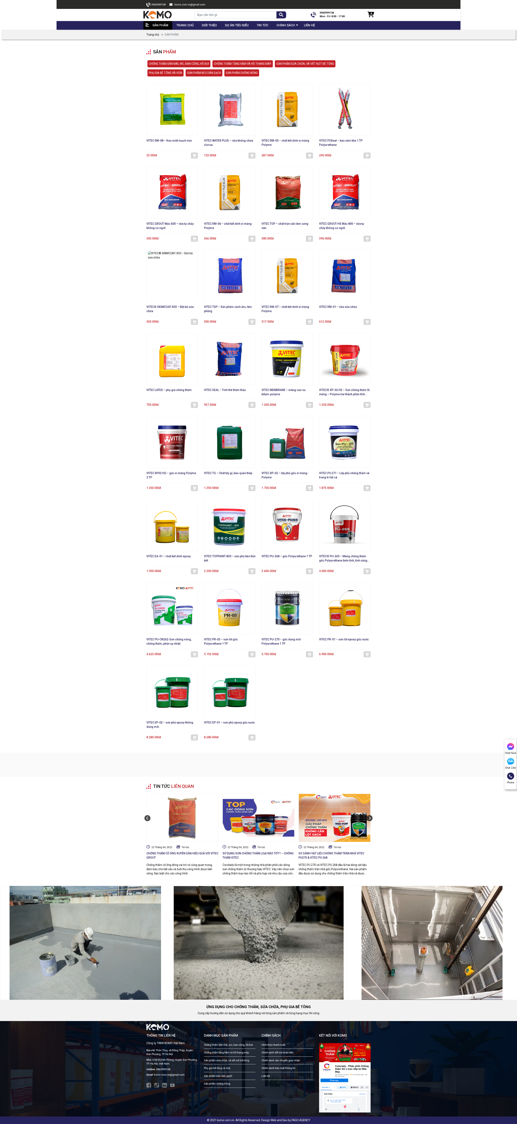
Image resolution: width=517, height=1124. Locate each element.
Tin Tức (262, 25)
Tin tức (185, 847)
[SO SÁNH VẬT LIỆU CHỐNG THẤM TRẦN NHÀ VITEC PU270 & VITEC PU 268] (334, 818)
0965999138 (158, 4)
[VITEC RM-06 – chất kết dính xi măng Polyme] (229, 193)
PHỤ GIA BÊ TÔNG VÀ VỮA (165, 72)
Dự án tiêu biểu (237, 25)
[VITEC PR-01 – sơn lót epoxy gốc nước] (345, 608)
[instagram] (164, 1085)
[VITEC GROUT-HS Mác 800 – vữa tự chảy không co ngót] (345, 193)
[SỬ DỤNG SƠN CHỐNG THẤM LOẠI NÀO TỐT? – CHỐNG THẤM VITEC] (259, 818)
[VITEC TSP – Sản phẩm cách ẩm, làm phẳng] (229, 276)
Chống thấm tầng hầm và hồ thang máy (226, 1052)
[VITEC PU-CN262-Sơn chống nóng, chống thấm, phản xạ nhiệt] (172, 608)
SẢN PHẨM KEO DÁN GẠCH (204, 72)
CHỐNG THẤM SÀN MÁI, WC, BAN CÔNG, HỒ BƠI (179, 63)
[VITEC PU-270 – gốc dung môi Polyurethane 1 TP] (287, 608)
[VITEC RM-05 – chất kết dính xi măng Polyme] (287, 110)
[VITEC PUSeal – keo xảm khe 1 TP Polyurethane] (345, 110)
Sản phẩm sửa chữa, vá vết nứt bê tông (226, 1060)
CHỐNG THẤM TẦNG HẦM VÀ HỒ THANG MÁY (242, 63)
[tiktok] (156, 1085)
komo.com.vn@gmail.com (189, 4)
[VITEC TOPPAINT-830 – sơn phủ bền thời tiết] (229, 525)
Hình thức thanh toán (274, 1044)
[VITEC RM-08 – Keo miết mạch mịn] (172, 110)
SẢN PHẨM (160, 25)
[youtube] (172, 1085)
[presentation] (147, 818)
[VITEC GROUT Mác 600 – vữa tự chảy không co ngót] (172, 193)
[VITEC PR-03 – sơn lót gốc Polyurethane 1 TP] (229, 608)
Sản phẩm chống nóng (217, 1083)
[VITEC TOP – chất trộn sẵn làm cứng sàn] (287, 193)
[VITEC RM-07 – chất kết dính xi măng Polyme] (287, 276)
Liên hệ (309, 25)
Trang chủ (185, 25)
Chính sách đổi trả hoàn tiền (277, 1052)
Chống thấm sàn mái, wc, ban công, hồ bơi (228, 1044)
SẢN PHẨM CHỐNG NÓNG (242, 72)
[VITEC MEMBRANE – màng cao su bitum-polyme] (287, 359)
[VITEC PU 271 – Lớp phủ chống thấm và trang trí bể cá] (345, 442)
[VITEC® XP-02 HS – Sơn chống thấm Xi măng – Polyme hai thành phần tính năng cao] (345, 359)
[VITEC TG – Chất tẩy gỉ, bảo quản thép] (229, 442)
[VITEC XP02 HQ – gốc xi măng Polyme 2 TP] (172, 442)
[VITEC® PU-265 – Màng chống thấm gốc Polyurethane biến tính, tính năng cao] (345, 525)
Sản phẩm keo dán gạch (218, 1075)
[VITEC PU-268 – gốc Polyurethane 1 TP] (287, 525)
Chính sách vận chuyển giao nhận (281, 1060)
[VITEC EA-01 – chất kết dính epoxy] (172, 525)
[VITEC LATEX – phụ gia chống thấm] (172, 359)
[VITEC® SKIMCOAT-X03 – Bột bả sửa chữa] (172, 276)
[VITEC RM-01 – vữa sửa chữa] (345, 276)
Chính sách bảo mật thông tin (278, 1068)
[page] (148, 1085)
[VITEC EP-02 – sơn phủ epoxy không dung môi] (172, 691)
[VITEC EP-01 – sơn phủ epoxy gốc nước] (229, 691)
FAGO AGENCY (301, 1120)
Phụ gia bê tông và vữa (217, 1068)
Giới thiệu (209, 25)
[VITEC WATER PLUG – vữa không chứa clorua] (229, 110)
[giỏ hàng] (371, 15)
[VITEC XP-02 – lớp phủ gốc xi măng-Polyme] (287, 442)
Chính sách (285, 25)
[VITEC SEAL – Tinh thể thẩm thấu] (229, 359)
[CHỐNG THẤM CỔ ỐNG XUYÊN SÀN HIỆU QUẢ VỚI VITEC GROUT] (182, 818)
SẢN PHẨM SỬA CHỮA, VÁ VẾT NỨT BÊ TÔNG (305, 63)
